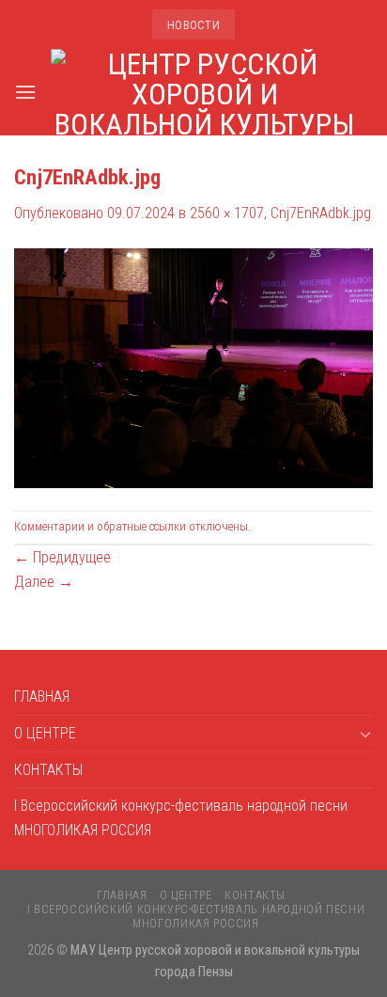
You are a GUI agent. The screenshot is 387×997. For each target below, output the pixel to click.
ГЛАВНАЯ (42, 696)
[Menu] (25, 92)
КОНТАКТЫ (48, 770)
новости (193, 25)
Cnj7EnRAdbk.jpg (321, 213)
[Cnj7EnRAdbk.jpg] (193, 367)
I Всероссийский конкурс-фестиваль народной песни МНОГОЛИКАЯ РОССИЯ (181, 818)
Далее (43, 582)
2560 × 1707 (227, 213)
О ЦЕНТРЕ (45, 733)
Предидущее (62, 557)
